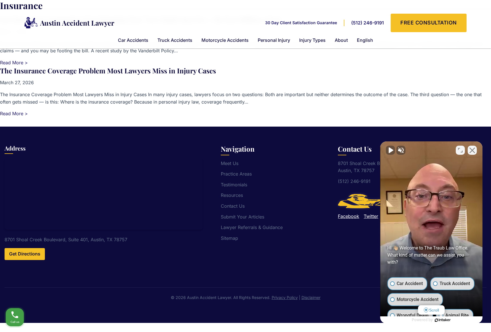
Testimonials (234, 184)
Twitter (371, 216)
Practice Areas (236, 174)
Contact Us (233, 206)
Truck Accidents (174, 40)
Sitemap (229, 238)
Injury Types (312, 40)
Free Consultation (428, 23)
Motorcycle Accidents (225, 40)
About (341, 40)
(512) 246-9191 (367, 23)
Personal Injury (274, 40)
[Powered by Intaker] (442, 320)
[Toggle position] (460, 150)
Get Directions (24, 254)
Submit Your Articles (242, 217)
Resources (232, 195)
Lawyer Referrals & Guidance (252, 227)
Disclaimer (311, 297)
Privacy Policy (285, 297)
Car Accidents (133, 40)
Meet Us (229, 163)
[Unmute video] (390, 150)
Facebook (348, 216)
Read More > (14, 62)
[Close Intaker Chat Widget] (472, 150)
